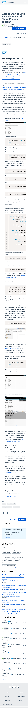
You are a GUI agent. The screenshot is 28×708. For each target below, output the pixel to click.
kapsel (18, 506)
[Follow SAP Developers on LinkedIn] (18, 687)
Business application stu (7, 562)
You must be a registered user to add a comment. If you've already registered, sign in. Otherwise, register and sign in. (13, 532)
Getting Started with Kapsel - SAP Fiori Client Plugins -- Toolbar (13, 18)
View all (4, 679)
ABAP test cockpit (6, 552)
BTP (3, 560)
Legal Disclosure (21, 696)
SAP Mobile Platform (6, 44)
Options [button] (13, 31)
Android (4, 503)
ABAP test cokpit (15, 552)
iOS (14, 506)
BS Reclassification (19, 557)
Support (21, 700)
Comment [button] (22, 519)
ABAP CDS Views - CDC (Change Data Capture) (11, 550)
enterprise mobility (12, 503)
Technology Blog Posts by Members (12, 580)
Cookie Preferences (7, 704)
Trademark (7, 700)
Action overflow (9, 472)
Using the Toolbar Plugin (17, 89)
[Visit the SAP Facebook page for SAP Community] (10, 687)
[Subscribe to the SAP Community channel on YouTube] (15, 687)
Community (11, 2)
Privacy (7, 692)
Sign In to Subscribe (19, 28)
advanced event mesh (7, 555)
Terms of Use (21, 692)
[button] (3, 37)
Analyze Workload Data (7, 557)
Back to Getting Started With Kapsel (11, 496)
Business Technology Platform (8, 565)
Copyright (7, 696)
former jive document (6, 506)
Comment (7, 537)
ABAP (3, 547)
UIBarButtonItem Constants (12, 348)
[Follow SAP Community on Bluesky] (12, 687)
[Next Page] (15, 567)
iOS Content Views (11, 77)
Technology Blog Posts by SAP (9, 5)
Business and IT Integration (12, 560)
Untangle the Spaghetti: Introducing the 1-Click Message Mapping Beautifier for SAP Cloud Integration (14, 577)
